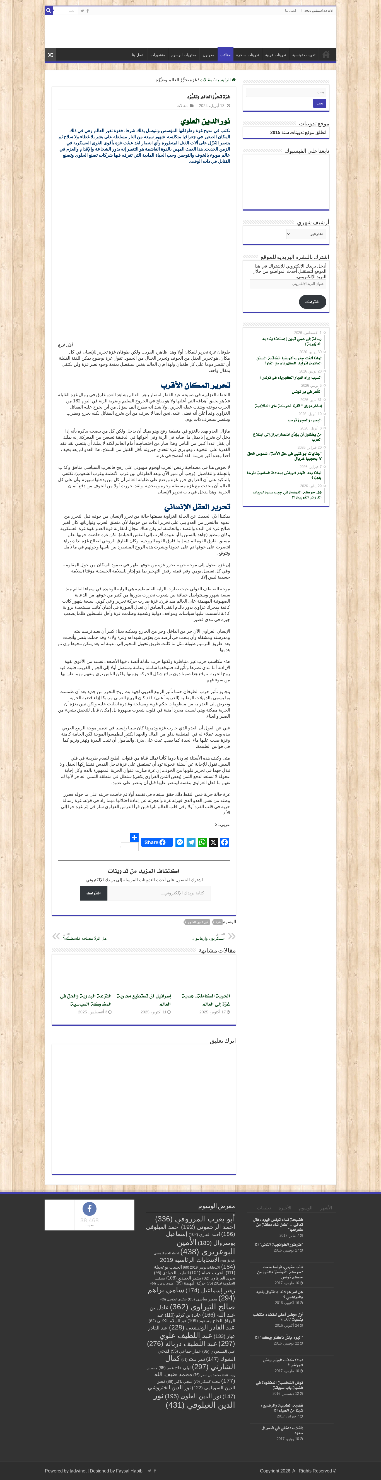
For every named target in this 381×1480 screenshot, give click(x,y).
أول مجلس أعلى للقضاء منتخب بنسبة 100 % (278, 1317)
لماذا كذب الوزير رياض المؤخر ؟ (283, 1362)
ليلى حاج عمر (174, 1368)
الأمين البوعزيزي (206, 1246)
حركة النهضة (190, 1283)
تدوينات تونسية (303, 55)
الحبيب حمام (207, 1272)
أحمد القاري (204, 1234)
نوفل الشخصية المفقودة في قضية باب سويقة (279, 1385)
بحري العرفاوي (218, 1278)
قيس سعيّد (193, 1359)
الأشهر (326, 1208)
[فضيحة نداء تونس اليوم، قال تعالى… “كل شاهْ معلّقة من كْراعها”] (320, 1226)
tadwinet (78, 1471)
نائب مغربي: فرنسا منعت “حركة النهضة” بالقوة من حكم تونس (280, 1271)
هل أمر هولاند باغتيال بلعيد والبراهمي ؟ (279, 1294)
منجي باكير (179, 1381)
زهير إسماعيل (210, 1290)
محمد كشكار (207, 1381)
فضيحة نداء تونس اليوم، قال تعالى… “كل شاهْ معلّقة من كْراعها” (278, 1224)
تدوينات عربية (275, 55)
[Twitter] (82, 11)
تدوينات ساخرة (247, 55)
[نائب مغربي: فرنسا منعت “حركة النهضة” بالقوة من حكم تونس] (320, 1273)
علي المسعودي (218, 1351)
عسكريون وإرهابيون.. (208, 936)
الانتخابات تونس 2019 (201, 1267)
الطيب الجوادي (171, 1273)
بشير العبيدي (183, 1277)
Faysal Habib (129, 1471)
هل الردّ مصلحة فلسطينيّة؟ (85, 936)
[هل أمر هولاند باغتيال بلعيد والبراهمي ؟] (320, 1298)
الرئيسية (326, 54)
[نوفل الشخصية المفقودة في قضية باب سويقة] (320, 1389)
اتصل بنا (290, 11)
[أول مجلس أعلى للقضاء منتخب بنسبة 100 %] (320, 1321)
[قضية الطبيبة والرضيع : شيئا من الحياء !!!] (320, 1412)
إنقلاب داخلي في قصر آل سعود (282, 1430)
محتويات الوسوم (184, 55)
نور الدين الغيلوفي (194, 1400)
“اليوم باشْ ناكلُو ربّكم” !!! (279, 1336)
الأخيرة (285, 1208)
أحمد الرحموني (208, 1226)
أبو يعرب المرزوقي (195, 1219)
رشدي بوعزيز (162, 1283)
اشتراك (93, 892)
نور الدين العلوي (197, 922)
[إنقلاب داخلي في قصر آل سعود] (320, 1434)
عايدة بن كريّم (183, 1314)
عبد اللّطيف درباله (182, 1343)
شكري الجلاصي (173, 1299)
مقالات (225, 55)
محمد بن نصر (207, 1375)
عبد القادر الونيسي (202, 1327)
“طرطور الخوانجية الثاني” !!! (279, 1244)
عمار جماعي (186, 1351)
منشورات (158, 55)
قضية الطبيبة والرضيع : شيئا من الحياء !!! (282, 1408)
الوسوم (305, 1208)
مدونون (208, 55)
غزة (218, 922)
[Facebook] (87, 11)
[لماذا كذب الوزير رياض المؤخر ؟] (320, 1366)
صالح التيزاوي (202, 1306)
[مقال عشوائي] (50, 54)
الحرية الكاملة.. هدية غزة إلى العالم (206, 1000)
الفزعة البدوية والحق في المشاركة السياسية (86, 1000)
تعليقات (264, 1208)
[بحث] (49, 10)
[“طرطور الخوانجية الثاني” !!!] (320, 1251)
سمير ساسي (202, 1299)
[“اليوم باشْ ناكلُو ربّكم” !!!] (320, 1344)
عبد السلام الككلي (167, 1321)
